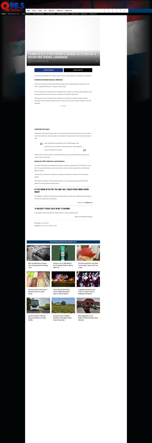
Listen (40, 10)
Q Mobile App (84, 14)
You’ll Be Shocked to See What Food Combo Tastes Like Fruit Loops (88, 265)
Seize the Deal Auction (63, 14)
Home (28, 10)
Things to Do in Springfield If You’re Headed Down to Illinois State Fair (63, 265)
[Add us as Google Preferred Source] (110, 11)
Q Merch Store (75, 14)
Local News (51, 225)
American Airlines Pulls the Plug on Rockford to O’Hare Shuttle (37, 318)
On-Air (34, 10)
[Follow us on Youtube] (126, 11)
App (45, 10)
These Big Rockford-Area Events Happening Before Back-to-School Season (61, 292)
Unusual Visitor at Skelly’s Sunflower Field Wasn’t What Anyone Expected (62, 318)
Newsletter (68, 10)
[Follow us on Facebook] (114, 11)
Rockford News (45, 223)
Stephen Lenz (88, 202)
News (55, 225)
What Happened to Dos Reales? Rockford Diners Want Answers (88, 318)
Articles (43, 225)
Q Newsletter (93, 14)
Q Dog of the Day (51, 14)
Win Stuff (51, 10)
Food (46, 225)
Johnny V (34, 61)
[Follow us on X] (122, 11)
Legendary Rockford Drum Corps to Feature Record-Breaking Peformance (86, 292)
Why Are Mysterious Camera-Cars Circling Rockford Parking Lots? (38, 265)
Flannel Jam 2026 (26, 14)
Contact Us (60, 10)
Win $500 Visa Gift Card (13, 14)
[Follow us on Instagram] (118, 11)
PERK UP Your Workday (38, 14)
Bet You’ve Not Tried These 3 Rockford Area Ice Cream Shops (37, 292)
